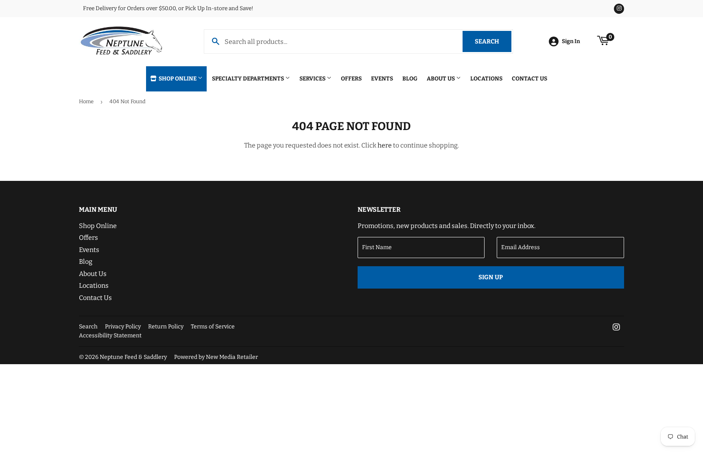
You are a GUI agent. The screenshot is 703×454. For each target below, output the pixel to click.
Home (86, 101)
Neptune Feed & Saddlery (133, 357)
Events (382, 78)
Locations (486, 78)
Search (493, 41)
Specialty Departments (248, 78)
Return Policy (165, 326)
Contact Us (529, 78)
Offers (351, 78)
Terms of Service (213, 326)
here (385, 145)
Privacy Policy (123, 326)
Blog (409, 78)
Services (313, 78)
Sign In (571, 41)
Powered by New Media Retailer (216, 357)
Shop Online (177, 78)
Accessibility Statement (110, 335)
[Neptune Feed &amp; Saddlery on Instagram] (616, 328)
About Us (441, 78)
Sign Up (490, 277)
